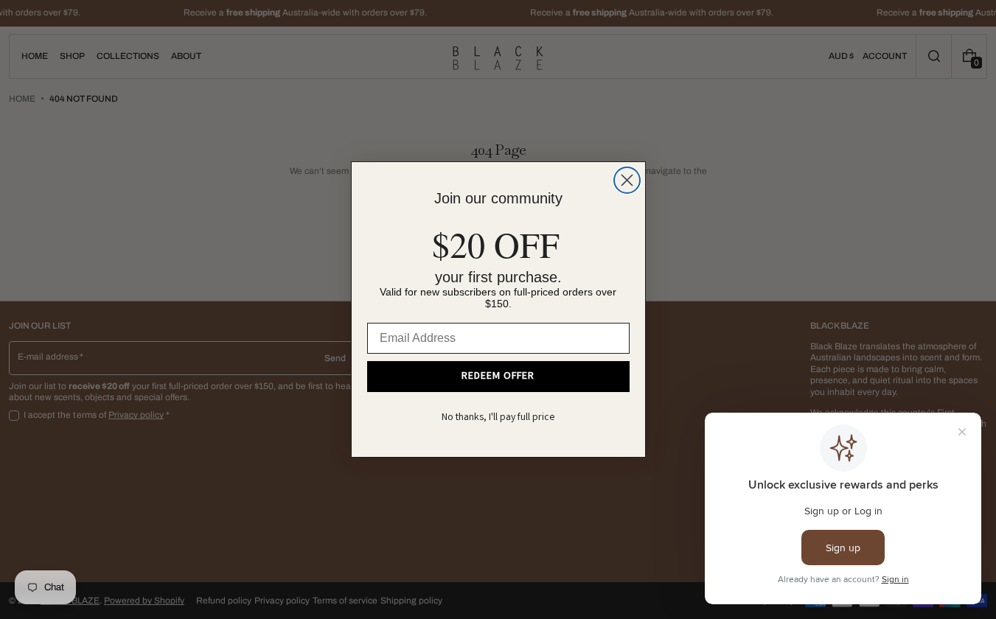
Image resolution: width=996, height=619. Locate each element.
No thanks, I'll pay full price (498, 417)
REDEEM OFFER (498, 376)
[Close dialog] (627, 180)
